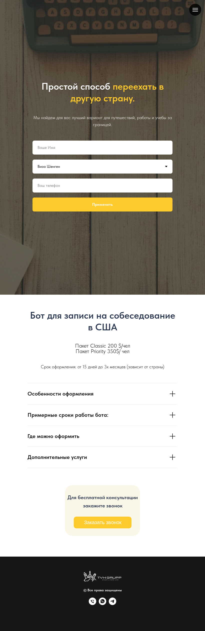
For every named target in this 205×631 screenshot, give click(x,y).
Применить (102, 372)
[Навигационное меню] (195, 9)
